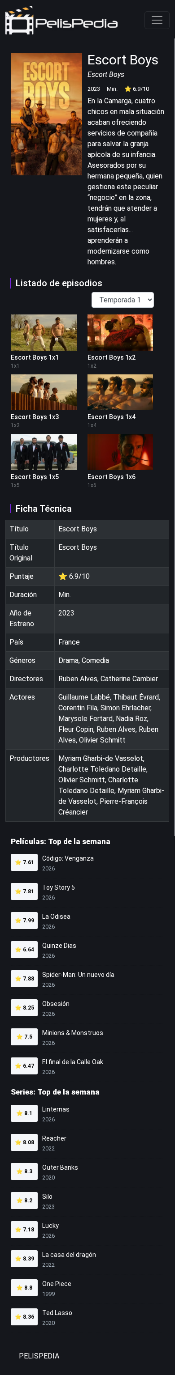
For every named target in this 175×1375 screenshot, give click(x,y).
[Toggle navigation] (157, 20)
